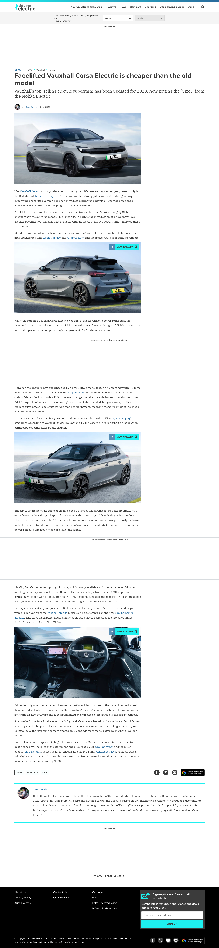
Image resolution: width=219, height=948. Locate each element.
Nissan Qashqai (45, 196)
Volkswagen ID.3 (105, 751)
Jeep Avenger (76, 392)
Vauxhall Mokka (57, 612)
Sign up (172, 924)
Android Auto (75, 237)
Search (203, 7)
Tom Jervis (31, 107)
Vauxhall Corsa (29, 191)
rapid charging (121, 418)
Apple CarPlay (52, 237)
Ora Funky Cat (104, 747)
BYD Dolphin (33, 751)
